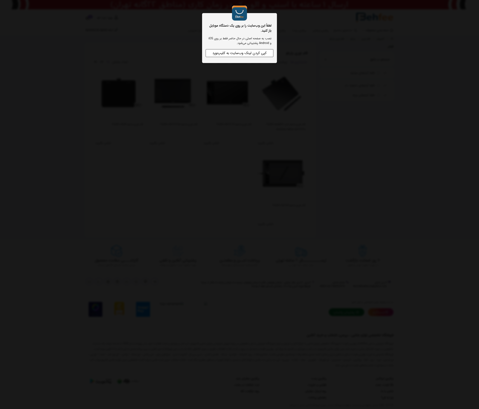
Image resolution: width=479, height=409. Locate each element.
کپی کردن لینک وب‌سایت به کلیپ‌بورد (239, 53)
